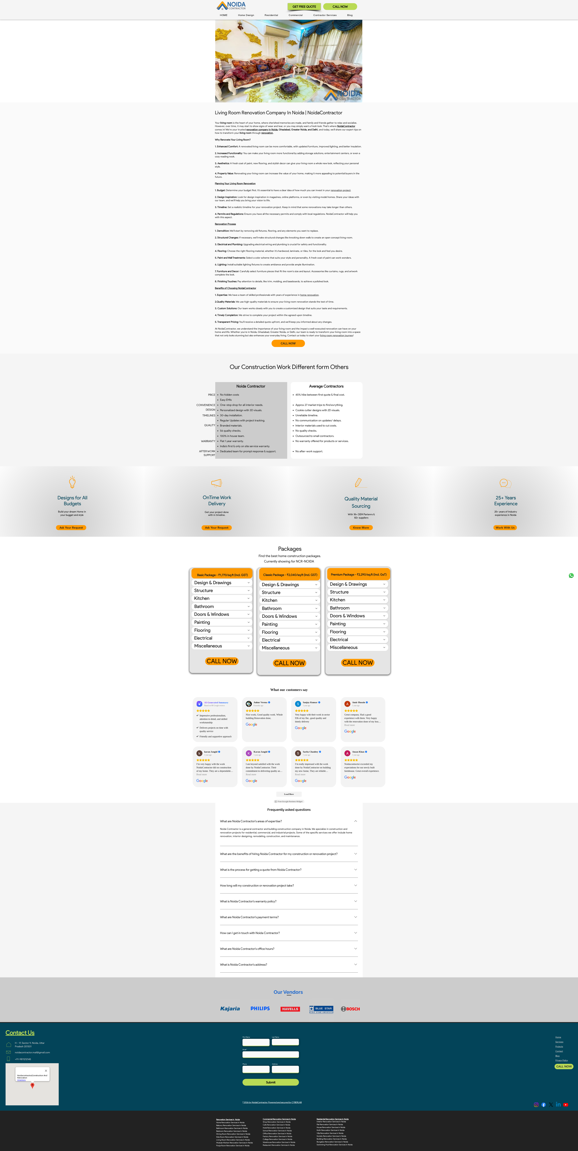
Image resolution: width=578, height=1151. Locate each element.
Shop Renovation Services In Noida (277, 1122)
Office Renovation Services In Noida (277, 1133)
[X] (551, 1105)
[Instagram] (536, 1105)
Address (275, 1064)
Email (244, 1049)
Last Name (275, 1037)
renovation (267, 132)
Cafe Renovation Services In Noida (276, 1125)
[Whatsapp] (571, 575)
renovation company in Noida (262, 129)
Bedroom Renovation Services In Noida (231, 1131)
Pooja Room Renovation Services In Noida (232, 1145)
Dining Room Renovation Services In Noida (233, 1134)
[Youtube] (566, 1105)
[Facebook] (544, 1105)
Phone (245, 1064)
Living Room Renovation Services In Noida (233, 1140)
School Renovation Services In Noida (277, 1130)
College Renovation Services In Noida (277, 1139)
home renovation (309, 295)
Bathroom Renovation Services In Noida (232, 1128)
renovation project (341, 190)
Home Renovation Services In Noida (230, 1122)
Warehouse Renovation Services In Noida (279, 1142)
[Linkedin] (558, 1105)
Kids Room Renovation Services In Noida (232, 1137)
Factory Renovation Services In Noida (277, 1136)
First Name (246, 1037)
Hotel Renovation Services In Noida (276, 1128)
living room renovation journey (336, 335)
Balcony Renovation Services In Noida (231, 1125)
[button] (246, 15)
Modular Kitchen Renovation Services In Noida (234, 1143)
